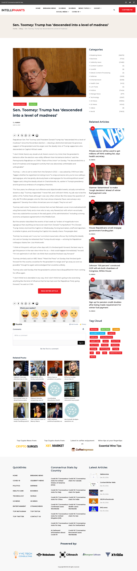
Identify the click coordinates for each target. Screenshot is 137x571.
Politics (33, 104)
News (106, 341)
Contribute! (127, 10)
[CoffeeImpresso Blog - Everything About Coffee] (82, 449)
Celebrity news (95, 62)
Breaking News (49, 8)
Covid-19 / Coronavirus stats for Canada (77, 480)
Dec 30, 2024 (104, 477)
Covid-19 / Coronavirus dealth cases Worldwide (77, 507)
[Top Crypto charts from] (54, 446)
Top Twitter (18, 516)
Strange (93, 349)
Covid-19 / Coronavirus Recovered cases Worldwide (77, 533)
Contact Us (35, 516)
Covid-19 (75, 12)
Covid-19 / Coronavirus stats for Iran (77, 515)
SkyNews (115, 345)
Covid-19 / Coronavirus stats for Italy (59, 491)
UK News (72, 8)
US (98, 353)
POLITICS (94, 345)
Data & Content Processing (100, 73)
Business (93, 59)
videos (92, 108)
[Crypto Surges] (27, 446)
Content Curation (96, 66)
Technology (94, 97)
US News (62, 8)
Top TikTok (35, 511)
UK (92, 353)
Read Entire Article (49, 291)
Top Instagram (19, 511)
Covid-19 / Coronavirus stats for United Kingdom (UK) (59, 516)
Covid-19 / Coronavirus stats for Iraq (59, 524)
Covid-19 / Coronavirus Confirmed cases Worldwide (59, 507)
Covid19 (93, 69)
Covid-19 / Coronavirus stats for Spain (77, 491)
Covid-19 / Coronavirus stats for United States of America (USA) (59, 482)
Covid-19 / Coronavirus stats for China (59, 498)
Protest (105, 345)
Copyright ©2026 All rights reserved (68, 567)
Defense (93, 76)
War (104, 353)
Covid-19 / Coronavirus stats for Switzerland (15, 2)
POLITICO (115, 341)
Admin (17, 122)
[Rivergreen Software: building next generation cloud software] (91, 554)
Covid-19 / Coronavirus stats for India (77, 498)
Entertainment (95, 80)
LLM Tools (94, 87)
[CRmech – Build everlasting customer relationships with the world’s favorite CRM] (68, 554)
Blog (21, 29)
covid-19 (111, 333)
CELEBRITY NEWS (97, 333)
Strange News (95, 94)
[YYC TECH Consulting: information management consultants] (22, 554)
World (92, 111)
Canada (116, 329)
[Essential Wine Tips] (110, 445)
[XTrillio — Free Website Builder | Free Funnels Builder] (114, 554)
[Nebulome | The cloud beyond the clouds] (45, 554)
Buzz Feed (105, 329)
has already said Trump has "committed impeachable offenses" (43, 236)
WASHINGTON (115, 353)
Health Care (94, 83)
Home (38, 8)
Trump (115, 349)
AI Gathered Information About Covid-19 (58, 533)
